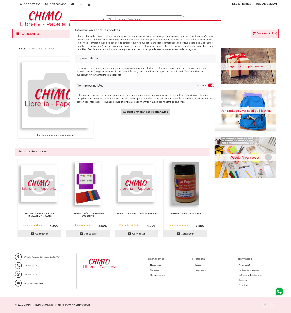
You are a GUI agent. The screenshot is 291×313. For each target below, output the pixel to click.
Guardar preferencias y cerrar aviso (145, 112)
